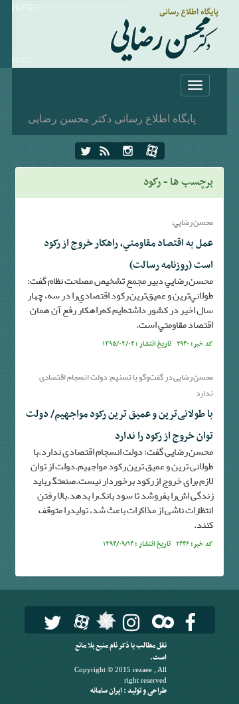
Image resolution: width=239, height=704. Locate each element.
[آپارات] (152, 151)
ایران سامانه (106, 691)
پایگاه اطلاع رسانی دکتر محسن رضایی (112, 118)
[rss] (105, 151)
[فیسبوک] (190, 622)
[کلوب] (160, 621)
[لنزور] (104, 624)
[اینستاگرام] (128, 151)
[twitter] (86, 151)
